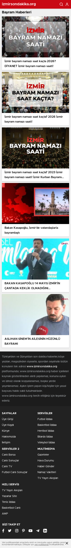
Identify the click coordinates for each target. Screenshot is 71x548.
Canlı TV (7, 466)
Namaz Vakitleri (46, 472)
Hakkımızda (9, 436)
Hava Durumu (45, 460)
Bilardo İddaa (45, 436)
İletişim (6, 442)
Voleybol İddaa (46, 442)
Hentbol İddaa (45, 431)
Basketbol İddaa (46, 425)
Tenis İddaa (8, 502)
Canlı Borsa (8, 454)
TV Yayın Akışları (47, 478)
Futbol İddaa (44, 419)
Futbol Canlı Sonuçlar (14, 472)
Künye (5, 431)
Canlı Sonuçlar (10, 460)
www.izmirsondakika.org (42, 366)
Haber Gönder (45, 466)
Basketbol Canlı (11, 508)
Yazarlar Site (9, 496)
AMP (5, 513)
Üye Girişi (7, 419)
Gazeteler (43, 454)
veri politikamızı (41, 544)
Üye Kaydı (8, 425)
